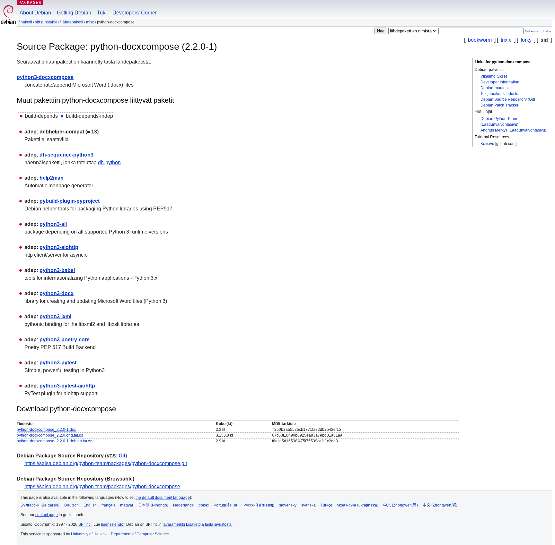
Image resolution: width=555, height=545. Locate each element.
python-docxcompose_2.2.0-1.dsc (46, 429)
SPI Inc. (85, 524)
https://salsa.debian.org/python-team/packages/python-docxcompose (102, 486)
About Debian (35, 12)
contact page (46, 515)
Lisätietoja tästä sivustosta (209, 524)
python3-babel (57, 270)
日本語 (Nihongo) (153, 505)
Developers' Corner (134, 12)
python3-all (53, 224)
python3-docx (57, 293)
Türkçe (326, 505)
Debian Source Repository (503, 99)
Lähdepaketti (72, 22)
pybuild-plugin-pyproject (70, 201)
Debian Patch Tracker (499, 105)
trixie (506, 40)
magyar (126, 505)
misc (90, 22)
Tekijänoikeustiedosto (499, 93)
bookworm (480, 40)
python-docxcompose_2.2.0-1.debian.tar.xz (54, 441)
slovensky (287, 505)
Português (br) (226, 505)
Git (531, 99)
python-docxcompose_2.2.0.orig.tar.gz (50, 435)
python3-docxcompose (45, 77)
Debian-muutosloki (497, 88)
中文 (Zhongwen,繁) (440, 505)
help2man (52, 178)
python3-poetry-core (65, 339)
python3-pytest (58, 362)
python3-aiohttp (59, 247)
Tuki (102, 12)
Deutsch (71, 505)
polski (203, 505)
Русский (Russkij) (258, 505)
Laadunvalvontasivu (499, 124)
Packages (29, 2)
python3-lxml (55, 316)
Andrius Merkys (493, 130)
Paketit (26, 22)
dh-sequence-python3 (66, 155)
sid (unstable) (47, 22)
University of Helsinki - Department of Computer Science (120, 534)
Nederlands (183, 505)
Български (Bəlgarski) (40, 505)
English (90, 505)
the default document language (163, 497)
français (108, 505)
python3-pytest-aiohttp (67, 385)
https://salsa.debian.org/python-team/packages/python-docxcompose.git (105, 463)
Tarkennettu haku (538, 31)
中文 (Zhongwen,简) (400, 505)
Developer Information (499, 82)
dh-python (109, 162)
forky (526, 40)
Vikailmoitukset (493, 76)
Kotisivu (487, 143)
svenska (308, 505)
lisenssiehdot (112, 524)
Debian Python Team (498, 118)
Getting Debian (74, 12)
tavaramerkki (174, 524)
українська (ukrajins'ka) (357, 505)
